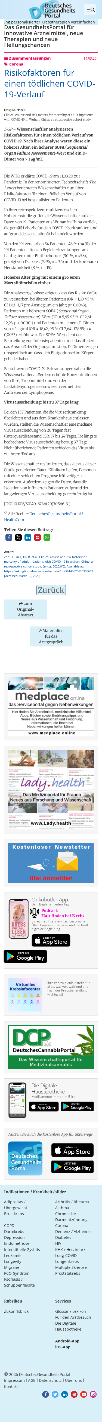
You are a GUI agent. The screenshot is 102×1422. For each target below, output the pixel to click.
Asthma (62, 1207)
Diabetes (63, 1237)
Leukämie (12, 1255)
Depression (14, 1237)
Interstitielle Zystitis (22, 1249)
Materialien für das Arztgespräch (51, 636)
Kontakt (11, 1386)
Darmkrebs (14, 1231)
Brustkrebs (14, 1213)
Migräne (11, 1267)
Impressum (14, 1380)
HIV (58, 1243)
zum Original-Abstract (25, 609)
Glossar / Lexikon (70, 1311)
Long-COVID (66, 1255)
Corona (61, 1225)
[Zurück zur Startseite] (51, 9)
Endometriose (16, 1243)
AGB (32, 1380)
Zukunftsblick (16, 1311)
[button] (8, 537)
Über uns (73, 1380)
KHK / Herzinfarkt (71, 1249)
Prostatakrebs (67, 1273)
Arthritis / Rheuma (72, 1201)
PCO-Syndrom (16, 1273)
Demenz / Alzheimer (73, 1231)
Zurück (51, 590)
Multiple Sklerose (71, 1267)
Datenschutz (50, 1380)
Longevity (12, 1261)
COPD (9, 1225)
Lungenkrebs (67, 1261)
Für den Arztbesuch (73, 1317)
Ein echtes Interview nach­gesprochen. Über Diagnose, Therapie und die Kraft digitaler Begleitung (60, 925)
